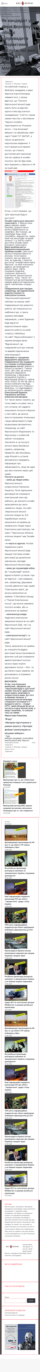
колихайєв (28, 738)
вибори (8, 738)
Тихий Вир (5, 72)
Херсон (25, 740)
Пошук (7, 1297)
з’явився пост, (12, 97)
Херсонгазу (10, 435)
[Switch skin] (14, 4)
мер (19, 740)
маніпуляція (11, 740)
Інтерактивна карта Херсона (20, 263)
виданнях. (23, 143)
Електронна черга (15, 589)
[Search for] (10, 4)
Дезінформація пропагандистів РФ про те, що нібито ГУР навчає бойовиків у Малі (19, 844)
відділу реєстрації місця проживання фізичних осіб (20, 653)
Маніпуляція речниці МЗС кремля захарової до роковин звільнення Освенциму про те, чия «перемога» (18, 808)
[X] (5, 753)
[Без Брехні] (24, 3)
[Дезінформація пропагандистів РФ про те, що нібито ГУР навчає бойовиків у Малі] (16, 840)
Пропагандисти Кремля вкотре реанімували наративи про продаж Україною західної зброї (19, 953)
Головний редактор (11, 1313)
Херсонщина (16, 16)
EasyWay (9, 227)
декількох (20, 139)
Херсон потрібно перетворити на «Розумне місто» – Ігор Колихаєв (18, 125)
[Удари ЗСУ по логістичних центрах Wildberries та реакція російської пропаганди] (16, 1000)
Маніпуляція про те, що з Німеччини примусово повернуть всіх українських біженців (19, 782)
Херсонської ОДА (13, 625)
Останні (7, 822)
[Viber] (6, 753)
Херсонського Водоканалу (18, 431)
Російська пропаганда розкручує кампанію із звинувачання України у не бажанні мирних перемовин (19, 979)
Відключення (12, 344)
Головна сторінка (8, 8)
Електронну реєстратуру (17, 529)
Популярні (8, 824)
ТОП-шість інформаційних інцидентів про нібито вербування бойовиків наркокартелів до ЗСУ (19, 927)
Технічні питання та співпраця (14, 1315)
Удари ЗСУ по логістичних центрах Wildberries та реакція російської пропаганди (19, 1004)
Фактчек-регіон (21, 8)
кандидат (17, 738)
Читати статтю (10, 749)
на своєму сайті (22, 301)
